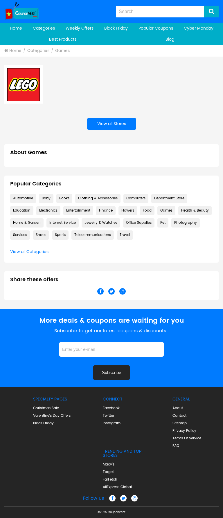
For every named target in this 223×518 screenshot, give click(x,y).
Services (20, 235)
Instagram (112, 423)
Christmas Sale (46, 408)
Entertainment (78, 210)
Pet (163, 222)
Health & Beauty (195, 210)
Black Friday (116, 28)
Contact (179, 416)
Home (16, 28)
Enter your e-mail (111, 340)
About (177, 408)
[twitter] (123, 498)
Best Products (62, 39)
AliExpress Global (117, 487)
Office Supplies (139, 222)
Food (147, 210)
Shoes (41, 235)
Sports (60, 235)
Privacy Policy (184, 431)
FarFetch (110, 479)
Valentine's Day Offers (52, 416)
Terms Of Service (186, 438)
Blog (170, 39)
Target (108, 472)
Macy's (108, 464)
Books (64, 198)
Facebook (111, 408)
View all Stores (111, 123)
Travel (125, 235)
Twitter (108, 416)
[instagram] (134, 498)
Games (62, 50)
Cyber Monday (198, 28)
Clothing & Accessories (98, 198)
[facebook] (112, 498)
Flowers (127, 210)
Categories (44, 28)
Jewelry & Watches (100, 222)
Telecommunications (92, 235)
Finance (106, 210)
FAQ (175, 446)
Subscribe (111, 372)
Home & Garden (27, 222)
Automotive (23, 198)
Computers (135, 198)
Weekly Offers (79, 28)
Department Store (169, 198)
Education (21, 210)
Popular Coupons (156, 28)
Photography (185, 222)
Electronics (48, 210)
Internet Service (62, 222)
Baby (46, 198)
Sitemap (179, 423)
